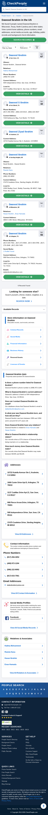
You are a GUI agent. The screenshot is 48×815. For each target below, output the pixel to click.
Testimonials (30, 757)
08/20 (22, 729)
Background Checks (8, 742)
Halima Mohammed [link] (10, 71)
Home (9, 809)
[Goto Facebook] (3, 712)
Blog (27, 739)
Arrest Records (6, 775)
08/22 (13, 729)
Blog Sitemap (6, 784)
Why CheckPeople (32, 754)
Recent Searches (11, 727)
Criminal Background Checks (11, 778)
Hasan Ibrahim (10, 430)
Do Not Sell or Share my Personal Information (33, 761)
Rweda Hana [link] (8, 170)
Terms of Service (34, 798)
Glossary (28, 745)
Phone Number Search (9, 769)
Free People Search (8, 772)
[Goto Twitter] (6, 712)
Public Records (6, 751)
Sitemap (4, 781)
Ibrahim (18, 16)
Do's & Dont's (30, 748)
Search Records (23, 40)
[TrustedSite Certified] (7, 723)
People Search (6, 16)
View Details (22, 94)
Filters (36, 46)
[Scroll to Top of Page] (43, 806)
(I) (13, 16)
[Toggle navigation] (44, 3)
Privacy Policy (6, 801)
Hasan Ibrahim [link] (8, 214)
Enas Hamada (31, 427)
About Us (15, 809)
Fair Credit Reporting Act (34, 796)
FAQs (27, 742)
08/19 (27, 729)
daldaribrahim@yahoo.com (14, 409)
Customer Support (31, 751)
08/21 (17, 729)
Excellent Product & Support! (12, 715)
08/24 (3, 729)
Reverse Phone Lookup (9, 748)
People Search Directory (9, 739)
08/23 (8, 729)
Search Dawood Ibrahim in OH (16, 9)
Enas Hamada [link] (20, 214)
